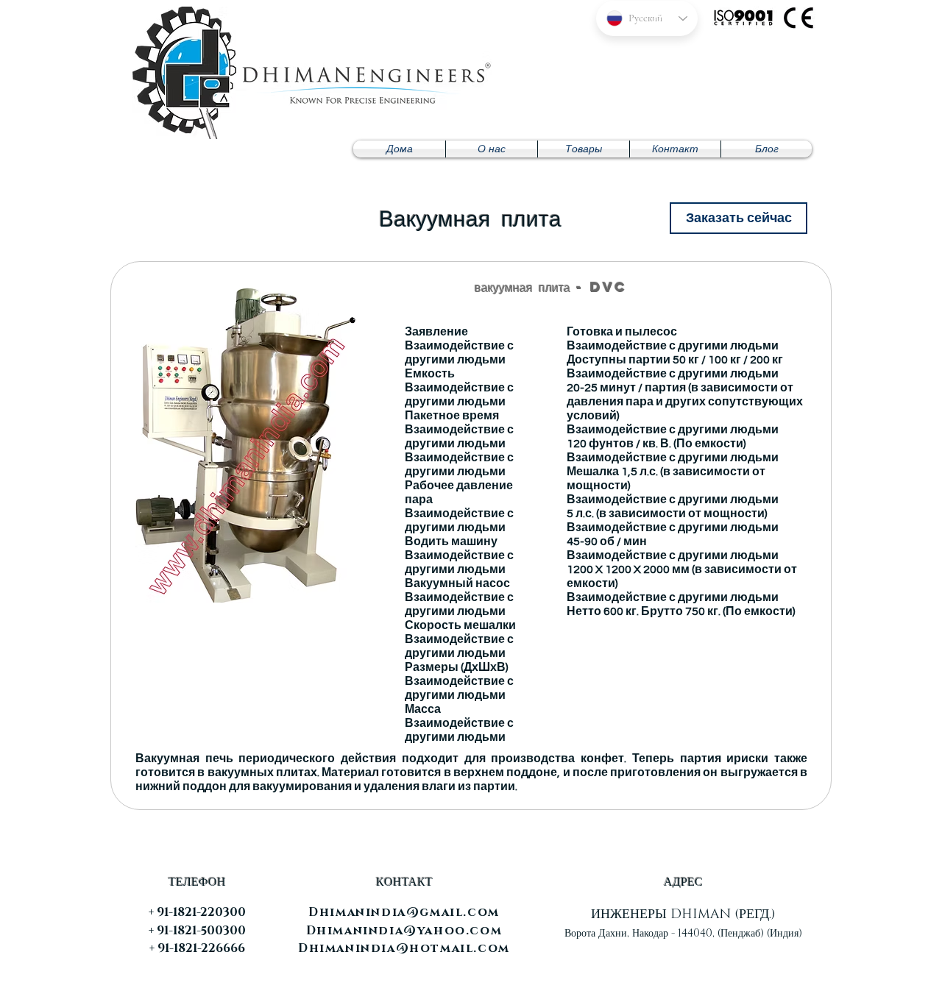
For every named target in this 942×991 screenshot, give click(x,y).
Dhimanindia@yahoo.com (404, 931)
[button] (583, 149)
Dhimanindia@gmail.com (404, 912)
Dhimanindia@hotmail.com (404, 948)
